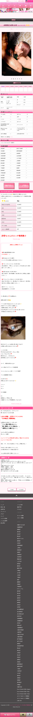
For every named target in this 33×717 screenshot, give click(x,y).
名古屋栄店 (19, 611)
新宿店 (18, 540)
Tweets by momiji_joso (16, 403)
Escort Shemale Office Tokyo (23, 691)
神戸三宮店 (19, 641)
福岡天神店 (19, 666)
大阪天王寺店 (20, 634)
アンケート (3, 511)
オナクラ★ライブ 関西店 (23, 698)
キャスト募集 (20, 515)
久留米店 (19, 671)
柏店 (18, 579)
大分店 (18, 673)
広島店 (18, 652)
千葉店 (18, 577)
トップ (2, 504)
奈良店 (18, 623)
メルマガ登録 (4, 518)
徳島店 (18, 659)
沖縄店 (18, 684)
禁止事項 (3, 523)
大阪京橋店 (19, 636)
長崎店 (18, 677)
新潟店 (18, 591)
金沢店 (18, 595)
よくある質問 (4, 520)
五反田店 (19, 556)
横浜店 (18, 566)
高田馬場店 (19, 545)
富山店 (18, 593)
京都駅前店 (19, 620)
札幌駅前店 (19, 527)
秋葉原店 (19, 550)
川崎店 (18, 570)
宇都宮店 (19, 586)
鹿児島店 (19, 682)
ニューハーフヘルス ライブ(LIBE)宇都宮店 (20, 705)
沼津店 (18, 607)
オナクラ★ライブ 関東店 (23, 696)
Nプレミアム (20, 588)
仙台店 (18, 534)
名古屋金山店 (20, 613)
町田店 (18, 563)
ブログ (2, 514)
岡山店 (18, 648)
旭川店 (18, 531)
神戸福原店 (19, 639)
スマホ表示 (21, 489)
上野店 (18, 547)
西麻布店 (19, 559)
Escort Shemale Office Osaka (23, 693)
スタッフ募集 (20, 517)
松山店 (18, 655)
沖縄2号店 (19, 687)
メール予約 (19, 504)
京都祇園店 (19, 618)
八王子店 (19, 561)
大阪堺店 (19, 632)
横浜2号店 (19, 568)
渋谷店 (18, 543)
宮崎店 (18, 680)
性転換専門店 (20, 645)
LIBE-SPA (19, 700)
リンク (2, 516)
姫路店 (18, 643)
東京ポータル (20, 538)
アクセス (19, 509)
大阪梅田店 (19, 627)
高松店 (18, 657)
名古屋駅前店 (20, 609)
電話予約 (19, 507)
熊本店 (18, 675)
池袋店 (18, 552)
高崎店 (18, 584)
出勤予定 (3, 509)
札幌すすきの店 (21, 524)
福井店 (18, 598)
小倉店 (18, 668)
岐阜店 (18, 600)
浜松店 (18, 604)
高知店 (18, 661)
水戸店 (18, 572)
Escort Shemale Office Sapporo (23, 689)
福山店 (18, 650)
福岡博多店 (19, 664)
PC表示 (12, 489)
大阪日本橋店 (20, 629)
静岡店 (18, 602)
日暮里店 (19, 554)
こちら (11, 136)
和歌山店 (19, 625)
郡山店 (18, 536)
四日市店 (19, 616)
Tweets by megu (16, 239)
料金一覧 (3, 507)
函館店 (18, 529)
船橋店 (18, 582)
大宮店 (18, 575)
